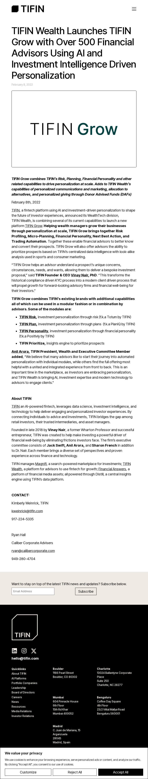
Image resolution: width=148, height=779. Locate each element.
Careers (17, 697)
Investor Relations (23, 716)
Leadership (19, 687)
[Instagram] (24, 651)
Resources (19, 706)
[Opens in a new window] (14, 651)
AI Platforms (19, 678)
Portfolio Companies (24, 683)
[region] (74, 763)
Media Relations (22, 711)
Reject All (75, 772)
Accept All (120, 772)
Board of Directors (23, 692)
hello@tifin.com (25, 658)
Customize (28, 772)
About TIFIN (19, 673)
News (15, 701)
